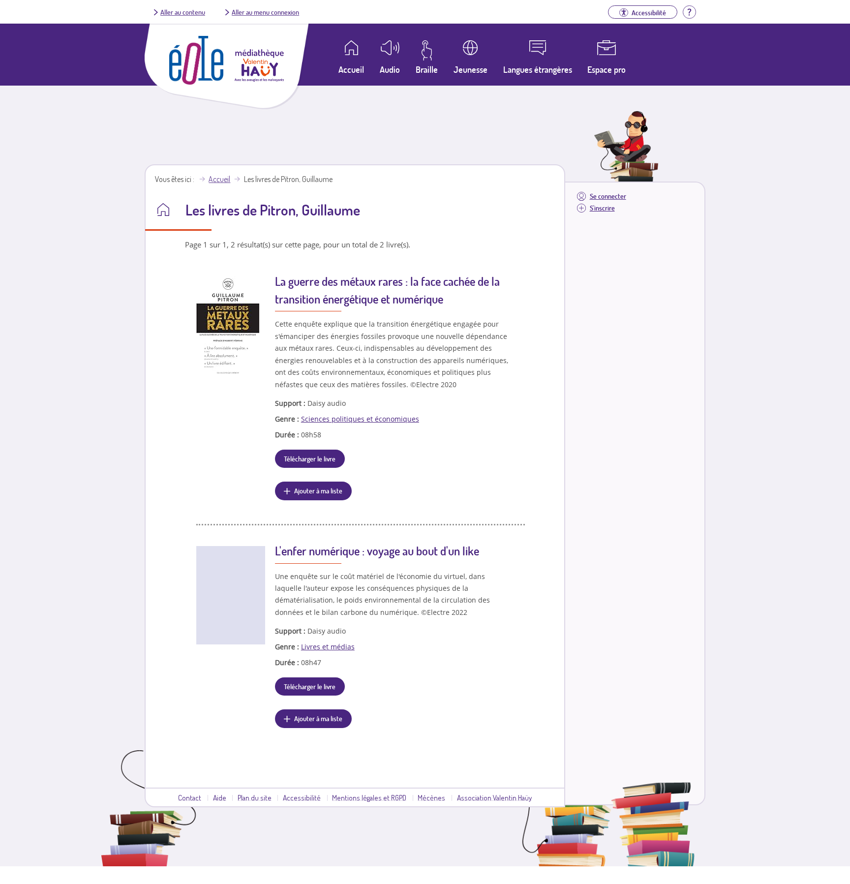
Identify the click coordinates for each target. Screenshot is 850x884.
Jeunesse (470, 69)
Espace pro (606, 69)
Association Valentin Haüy (494, 797)
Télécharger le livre (309, 458)
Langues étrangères (537, 69)
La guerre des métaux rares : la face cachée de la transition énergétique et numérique (387, 290)
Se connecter (608, 196)
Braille (427, 69)
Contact (189, 797)
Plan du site (255, 797)
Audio (390, 69)
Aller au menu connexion (265, 11)
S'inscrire (602, 208)
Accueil (219, 179)
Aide (219, 797)
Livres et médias (328, 646)
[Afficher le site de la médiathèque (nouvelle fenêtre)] (259, 79)
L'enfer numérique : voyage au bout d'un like (377, 550)
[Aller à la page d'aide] (689, 11)
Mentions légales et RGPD (369, 797)
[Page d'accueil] (196, 82)
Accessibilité (302, 797)
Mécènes (431, 797)
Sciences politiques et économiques (360, 419)
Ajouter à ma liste (318, 490)
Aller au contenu (182, 11)
